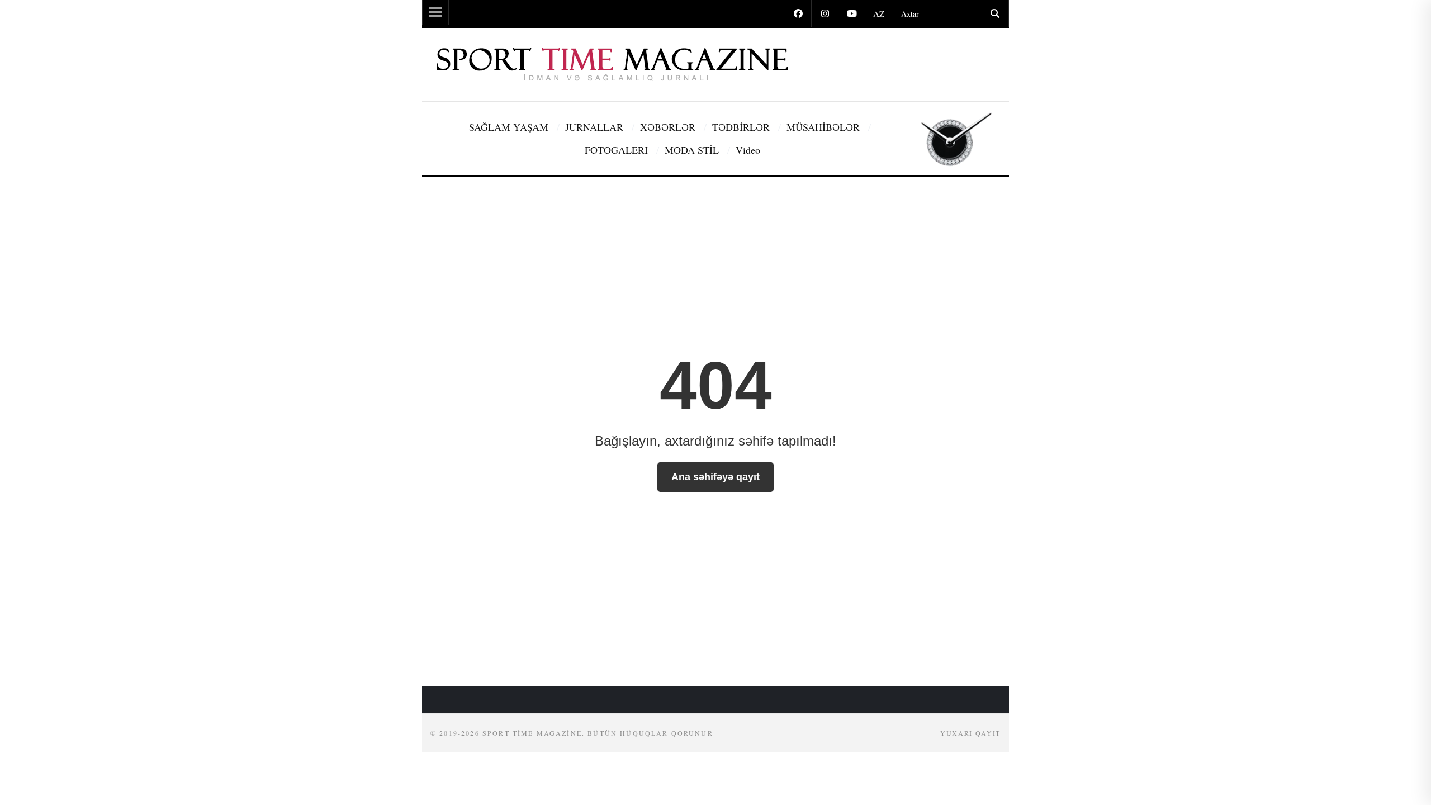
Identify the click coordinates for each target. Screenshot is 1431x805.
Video (748, 150)
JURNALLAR (595, 127)
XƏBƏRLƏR (669, 127)
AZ (878, 13)
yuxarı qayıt (970, 732)
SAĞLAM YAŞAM (510, 127)
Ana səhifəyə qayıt (715, 476)
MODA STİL (693, 150)
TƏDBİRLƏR (742, 127)
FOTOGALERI (618, 150)
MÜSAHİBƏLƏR (824, 127)
